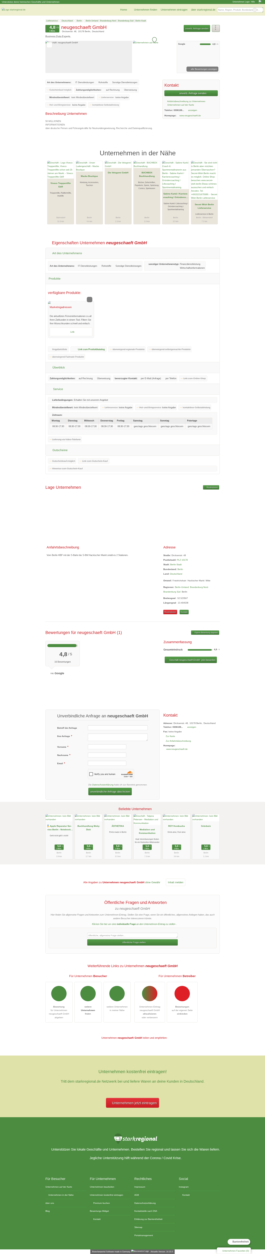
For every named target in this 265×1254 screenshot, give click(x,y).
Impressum (139, 1187)
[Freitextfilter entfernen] (255, 10)
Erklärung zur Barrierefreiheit (148, 1219)
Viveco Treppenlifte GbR (60, 185)
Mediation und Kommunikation (147, 831)
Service (57, 389)
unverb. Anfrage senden (197, 28)
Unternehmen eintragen (174, 9)
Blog (47, 1211)
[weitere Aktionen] (216, 28)
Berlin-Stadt (176, 564)
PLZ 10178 (182, 560)
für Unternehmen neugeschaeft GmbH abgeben (59, 1012)
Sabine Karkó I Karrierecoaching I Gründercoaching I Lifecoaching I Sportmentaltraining (175, 196)
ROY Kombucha (176, 826)
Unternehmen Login (241, 2)
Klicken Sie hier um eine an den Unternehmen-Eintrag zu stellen (133, 924)
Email (60, 763)
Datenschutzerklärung (102, 784)
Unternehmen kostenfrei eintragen (106, 1195)
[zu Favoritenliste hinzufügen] (49, 45)
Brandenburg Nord (199, 587)
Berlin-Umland (182, 587)
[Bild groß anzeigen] (71, 302)
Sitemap (138, 1227)
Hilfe (253, 2)
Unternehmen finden (145, 9)
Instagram (184, 1187)
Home (123, 9)
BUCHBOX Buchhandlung (147, 174)
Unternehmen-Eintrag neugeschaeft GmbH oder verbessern (149, 1012)
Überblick (58, 367)
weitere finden (88, 1010)
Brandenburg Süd (172, 592)
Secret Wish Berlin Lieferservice (204, 206)
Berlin (180, 569)
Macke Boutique (89, 176)
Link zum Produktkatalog (91, 349)
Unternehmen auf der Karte (180, 105)
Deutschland (176, 574)
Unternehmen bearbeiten (102, 1187)
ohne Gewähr (152, 882)
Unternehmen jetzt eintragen (134, 1103)
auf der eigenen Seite (182, 1010)
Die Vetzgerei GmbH (118, 172)
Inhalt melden (175, 882)
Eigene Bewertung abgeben (206, 633)
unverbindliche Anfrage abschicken (110, 791)
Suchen (260, 9)
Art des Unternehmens (67, 253)
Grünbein (206, 826)
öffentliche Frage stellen (134, 942)
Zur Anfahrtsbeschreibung (178, 741)
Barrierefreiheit (240, 1241)
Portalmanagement (143, 1235)
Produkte (55, 278)
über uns (49, 1203)
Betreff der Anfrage (67, 728)
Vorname (62, 747)
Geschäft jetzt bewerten (192, 660)
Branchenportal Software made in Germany (110, 1251)
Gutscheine (60, 450)
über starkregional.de (203, 9)
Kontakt (184, 612)
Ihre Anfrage (64, 736)
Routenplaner (212, 487)
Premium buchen (101, 1203)
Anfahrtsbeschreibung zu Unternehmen (186, 101)
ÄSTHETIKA (118, 826)
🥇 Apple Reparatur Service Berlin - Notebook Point (59, 828)
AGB (136, 1195)
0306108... (179, 110)
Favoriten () (235, 1251)
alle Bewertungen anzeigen (203, 69)
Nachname (63, 755)
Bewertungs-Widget (99, 1211)
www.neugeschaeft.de (190, 115)
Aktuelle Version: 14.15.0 (162, 1251)
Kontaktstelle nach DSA (145, 1211)
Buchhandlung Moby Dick (88, 828)
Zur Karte (170, 736)
